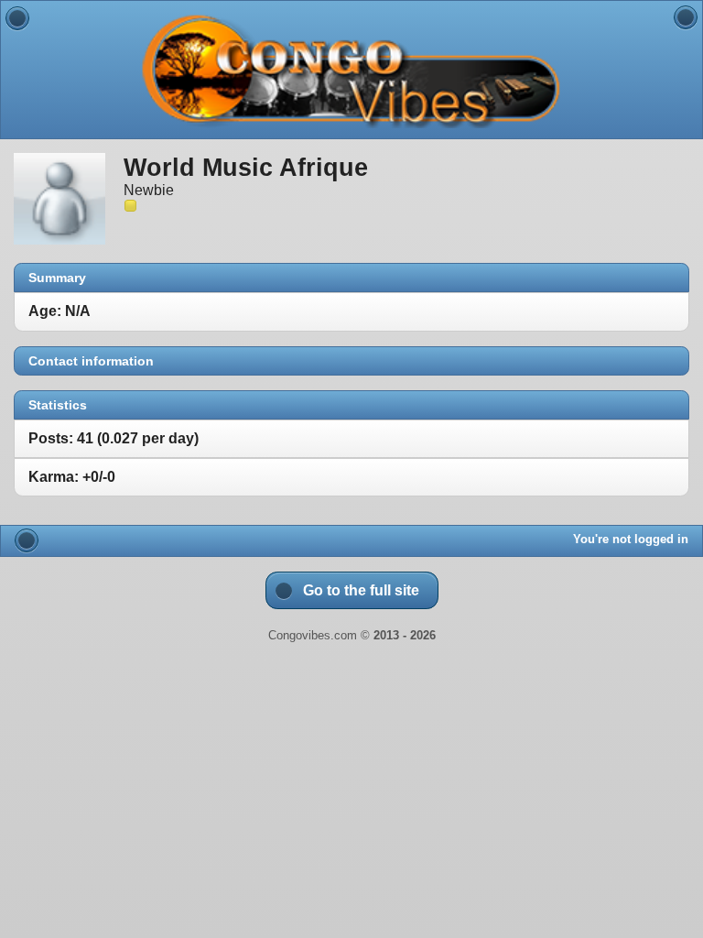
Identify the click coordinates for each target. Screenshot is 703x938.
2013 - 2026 (404, 635)
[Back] (17, 18)
